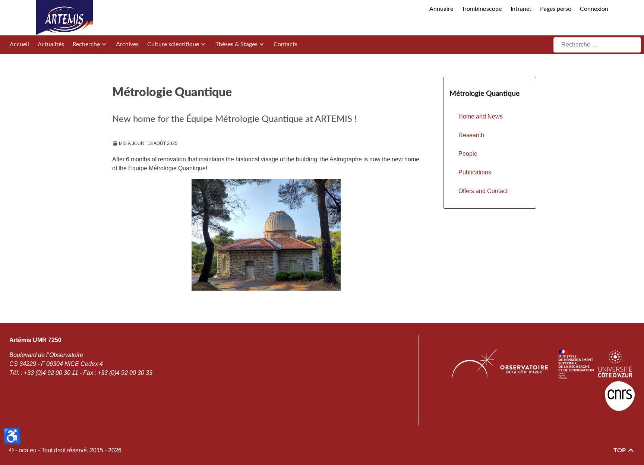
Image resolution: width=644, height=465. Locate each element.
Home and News (480, 116)
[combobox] (597, 45)
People (467, 154)
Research (471, 135)
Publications (474, 172)
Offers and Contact (483, 191)
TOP (620, 450)
